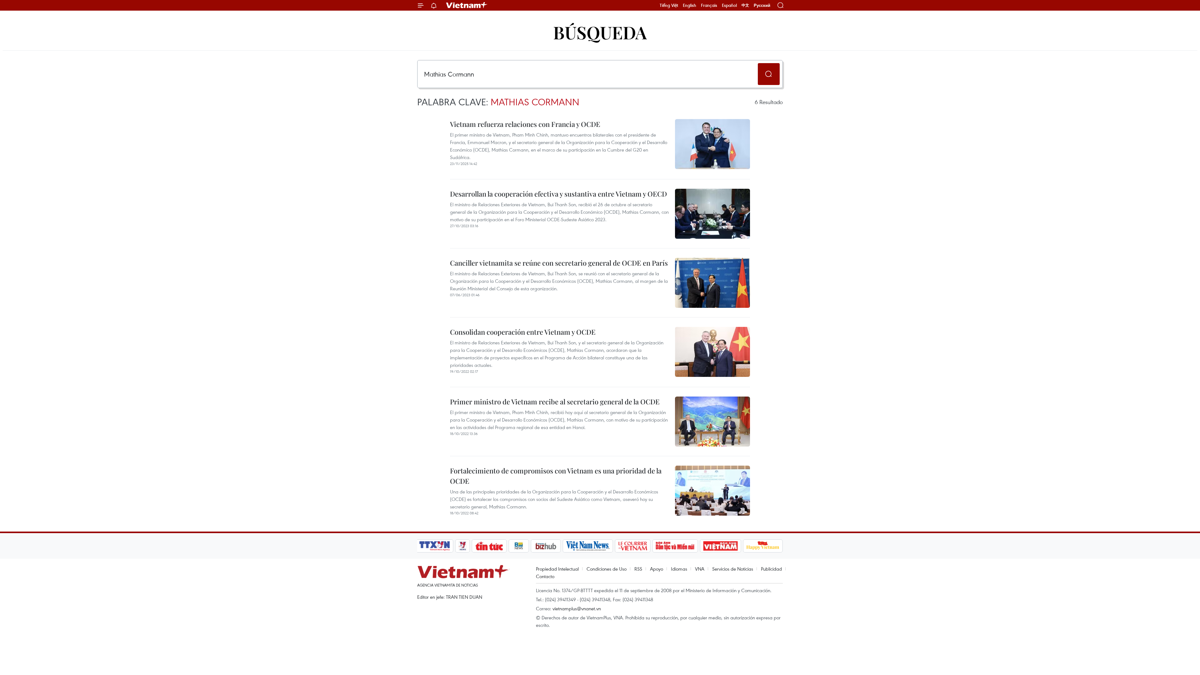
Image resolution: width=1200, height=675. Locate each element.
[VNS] (587, 545)
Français (709, 5)
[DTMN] (675, 545)
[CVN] (632, 545)
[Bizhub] (546, 545)
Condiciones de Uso (607, 569)
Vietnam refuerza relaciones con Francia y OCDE (525, 124)
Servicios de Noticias (732, 569)
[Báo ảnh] (720, 545)
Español (729, 5)
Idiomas (679, 569)
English (689, 5)
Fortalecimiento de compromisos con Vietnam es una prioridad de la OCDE (556, 476)
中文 (745, 5)
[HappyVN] (763, 545)
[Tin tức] (489, 545)
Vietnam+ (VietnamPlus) (466, 5)
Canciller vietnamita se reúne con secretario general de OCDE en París (559, 263)
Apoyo (656, 569)
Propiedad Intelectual (557, 569)
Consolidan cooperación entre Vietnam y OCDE (523, 332)
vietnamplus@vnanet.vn (576, 608)
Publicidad (771, 569)
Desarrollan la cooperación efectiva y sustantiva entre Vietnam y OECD (558, 193)
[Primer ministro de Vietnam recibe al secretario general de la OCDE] (712, 422)
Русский (762, 5)
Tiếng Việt (669, 5)
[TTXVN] (434, 545)
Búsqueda (600, 32)
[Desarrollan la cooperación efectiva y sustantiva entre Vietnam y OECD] (712, 214)
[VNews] (462, 545)
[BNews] (519, 545)
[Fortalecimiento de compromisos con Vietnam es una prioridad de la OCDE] (712, 491)
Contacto (545, 576)
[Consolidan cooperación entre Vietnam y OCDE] (712, 352)
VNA (699, 569)
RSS (638, 569)
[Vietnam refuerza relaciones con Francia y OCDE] (712, 144)
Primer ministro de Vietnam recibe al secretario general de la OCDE (555, 401)
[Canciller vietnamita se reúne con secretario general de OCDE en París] (712, 283)
